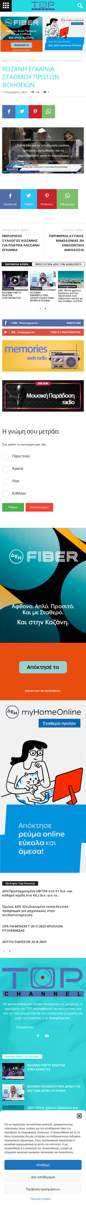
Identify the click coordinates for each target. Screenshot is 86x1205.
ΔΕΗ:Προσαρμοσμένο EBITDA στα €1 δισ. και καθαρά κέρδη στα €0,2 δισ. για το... (37, 893)
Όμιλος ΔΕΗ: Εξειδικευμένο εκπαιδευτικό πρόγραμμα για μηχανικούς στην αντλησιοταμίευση (35, 910)
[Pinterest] (35, 111)
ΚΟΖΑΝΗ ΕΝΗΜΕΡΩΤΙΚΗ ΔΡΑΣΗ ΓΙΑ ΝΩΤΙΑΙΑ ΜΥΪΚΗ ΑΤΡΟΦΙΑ (42, 296)
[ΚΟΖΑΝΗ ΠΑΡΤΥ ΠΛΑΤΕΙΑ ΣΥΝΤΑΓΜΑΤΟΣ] (15, 280)
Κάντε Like (74, 322)
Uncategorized (67, 286)
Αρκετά (17, 468)
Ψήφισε (13, 507)
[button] (79, 1116)
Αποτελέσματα (39, 507)
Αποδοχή (43, 1165)
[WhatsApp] (48, 111)
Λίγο (15, 481)
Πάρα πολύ (21, 456)
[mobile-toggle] (6, 6)
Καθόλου (19, 493)
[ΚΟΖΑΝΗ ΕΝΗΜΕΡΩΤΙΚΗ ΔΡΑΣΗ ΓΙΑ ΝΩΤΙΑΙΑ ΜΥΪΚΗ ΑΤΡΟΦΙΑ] (43, 280)
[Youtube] (47, 1036)
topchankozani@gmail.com (52, 1027)
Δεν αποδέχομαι (43, 1177)
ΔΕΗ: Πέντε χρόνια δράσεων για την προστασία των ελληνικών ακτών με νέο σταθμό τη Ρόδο (70, 296)
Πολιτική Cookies (40, 1199)
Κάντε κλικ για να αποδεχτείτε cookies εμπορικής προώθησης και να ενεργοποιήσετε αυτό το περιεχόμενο (43, 150)
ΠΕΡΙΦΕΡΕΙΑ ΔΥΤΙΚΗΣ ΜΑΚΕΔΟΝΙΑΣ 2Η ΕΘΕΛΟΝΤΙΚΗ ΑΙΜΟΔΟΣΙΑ (66, 243)
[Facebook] (8, 111)
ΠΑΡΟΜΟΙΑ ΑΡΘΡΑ (16, 264)
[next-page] (45, 308)
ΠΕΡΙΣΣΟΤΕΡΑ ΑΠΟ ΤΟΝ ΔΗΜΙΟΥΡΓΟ (58, 264)
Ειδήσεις (18, 60)
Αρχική (5, 60)
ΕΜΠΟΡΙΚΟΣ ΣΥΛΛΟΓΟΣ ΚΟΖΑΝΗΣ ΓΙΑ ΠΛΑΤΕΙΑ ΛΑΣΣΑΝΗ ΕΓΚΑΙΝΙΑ (20, 243)
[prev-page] (40, 308)
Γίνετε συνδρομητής (66, 332)
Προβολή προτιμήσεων (43, 1189)
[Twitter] (22, 111)
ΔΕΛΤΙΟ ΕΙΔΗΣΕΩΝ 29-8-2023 (24, 942)
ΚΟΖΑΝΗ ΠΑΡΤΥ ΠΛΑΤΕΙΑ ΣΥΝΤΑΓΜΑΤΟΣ (11, 295)
